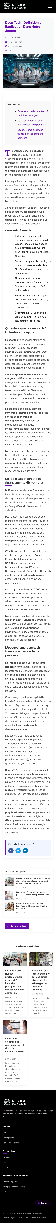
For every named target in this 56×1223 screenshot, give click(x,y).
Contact (6, 1167)
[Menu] (50, 6)
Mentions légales (10, 1182)
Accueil (44, 1203)
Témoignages (8, 1138)
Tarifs (5, 1133)
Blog (7, 37)
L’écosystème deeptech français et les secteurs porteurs (30, 134)
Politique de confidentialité (14, 1187)
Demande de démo (11, 1143)
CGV (4, 1192)
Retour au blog (18, 926)
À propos (6, 1157)
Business (16, 37)
